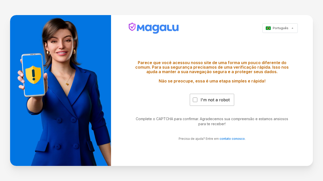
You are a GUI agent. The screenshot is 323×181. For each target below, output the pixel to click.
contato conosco (232, 139)
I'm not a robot (215, 99)
